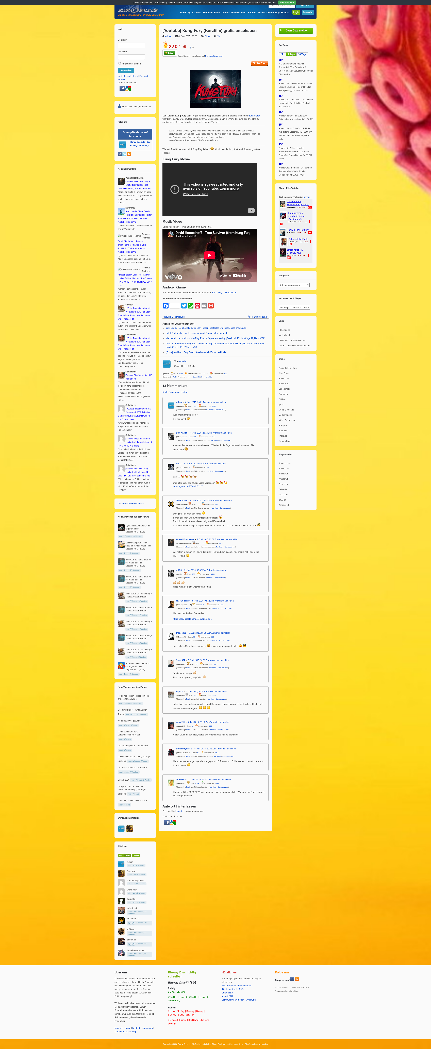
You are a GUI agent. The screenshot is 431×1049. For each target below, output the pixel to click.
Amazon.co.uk (285, 463)
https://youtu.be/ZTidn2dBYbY (188, 486)
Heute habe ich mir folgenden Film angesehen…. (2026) (138, 529)
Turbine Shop (285, 441)
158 (193, 574)
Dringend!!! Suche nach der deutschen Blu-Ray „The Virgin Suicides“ (132, 790)
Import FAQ (227, 996)
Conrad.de (283, 394)
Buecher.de (284, 384)
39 (195, 437)
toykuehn (131, 899)
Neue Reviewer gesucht (129, 721)
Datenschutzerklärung (125, 1031)
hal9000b (130, 560)
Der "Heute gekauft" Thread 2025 (133, 746)
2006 (214, 695)
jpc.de (281, 404)
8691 (213, 574)
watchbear (132, 890)
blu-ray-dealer (183, 601)
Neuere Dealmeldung (174, 317)
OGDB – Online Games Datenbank (294, 346)
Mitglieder (122, 846)
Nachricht (196, 377)
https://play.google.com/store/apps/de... (192, 619)
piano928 (131, 940)
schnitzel (130, 594)
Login (296, 12)
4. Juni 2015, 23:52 (199, 500)
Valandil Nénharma (185, 539)
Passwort (122, 51)
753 (213, 437)
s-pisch (179, 691)
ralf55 (179, 570)
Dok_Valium (182, 433)
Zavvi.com (283, 494)
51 (198, 753)
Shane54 (130, 663)
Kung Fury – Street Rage (224, 292)
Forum (261, 12)
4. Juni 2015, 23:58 (205, 539)
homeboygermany (135, 950)
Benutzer (122, 40)
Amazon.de (284, 378)
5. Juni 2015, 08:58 (197, 633)
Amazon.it (283, 479)
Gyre (128, 526)
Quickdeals (194, 12)
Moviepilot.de (285, 335)
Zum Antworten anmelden (214, 402)
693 (216, 504)
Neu (120, 855)
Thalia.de (283, 436)
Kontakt (136, 1028)
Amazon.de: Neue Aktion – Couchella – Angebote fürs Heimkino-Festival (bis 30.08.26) (296, 103)
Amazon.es (284, 468)
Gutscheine (227, 993)
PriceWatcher (238, 12)
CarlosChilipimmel (135, 880)
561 (212, 637)
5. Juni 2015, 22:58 (203, 749)
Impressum (147, 1028)
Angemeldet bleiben (131, 64)
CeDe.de (283, 489)
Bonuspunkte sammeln (214, 56)
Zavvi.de (282, 500)
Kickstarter (254, 116)
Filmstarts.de (284, 330)
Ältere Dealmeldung (257, 317)
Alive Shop (284, 373)
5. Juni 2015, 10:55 (194, 691)
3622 (216, 664)
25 (189, 468)
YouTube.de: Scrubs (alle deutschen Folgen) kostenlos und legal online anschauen (206, 328)
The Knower (182, 500)
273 (202, 543)
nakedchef (132, 908)
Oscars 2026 (123, 780)
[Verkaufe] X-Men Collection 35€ (132, 800)
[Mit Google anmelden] (173, 824)
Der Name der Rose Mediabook (132, 767)
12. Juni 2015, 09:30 (197, 779)
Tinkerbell (181, 779)
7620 (217, 753)
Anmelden (308, 12)
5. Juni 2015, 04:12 (201, 601)
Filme (217, 12)
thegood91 (181, 633)
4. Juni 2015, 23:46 (193, 463)
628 (196, 664)
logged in (179, 811)
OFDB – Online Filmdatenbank (293, 340)
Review (252, 12)
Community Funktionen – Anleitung (239, 1000)
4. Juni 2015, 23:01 (194, 402)
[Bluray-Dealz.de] (138, 13)
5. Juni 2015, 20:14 (196, 722)
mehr (306, 197)
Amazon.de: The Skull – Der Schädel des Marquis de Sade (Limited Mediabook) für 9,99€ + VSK (295, 171)
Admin (168, 36)
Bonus (285, 12)
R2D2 (178, 463)
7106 (181, 374)
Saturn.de (283, 430)
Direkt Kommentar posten (174, 392)
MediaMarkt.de (285, 415)
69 (194, 637)
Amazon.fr (283, 474)
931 (207, 468)
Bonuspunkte (206, 377)
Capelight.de (284, 389)
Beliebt (136, 855)
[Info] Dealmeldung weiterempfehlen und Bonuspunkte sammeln (197, 333)
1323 (217, 783)
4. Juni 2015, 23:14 (199, 433)
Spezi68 (131, 871)
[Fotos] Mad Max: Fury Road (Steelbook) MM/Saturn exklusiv (196, 352)
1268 (197, 783)
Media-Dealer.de (286, 410)
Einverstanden (287, 2)
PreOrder (208, 12)
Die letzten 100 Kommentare (131, 503)
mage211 (180, 722)
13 (218, 36)
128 (198, 504)
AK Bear (131, 929)
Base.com (283, 484)
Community (273, 12)
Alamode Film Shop (288, 368)
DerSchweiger (132, 543)
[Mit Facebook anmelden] (167, 824)
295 (194, 695)
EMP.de (282, 399)
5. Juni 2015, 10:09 (196, 660)
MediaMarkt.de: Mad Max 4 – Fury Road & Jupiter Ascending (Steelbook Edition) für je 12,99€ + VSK (215, 338)
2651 (221, 543)
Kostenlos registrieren (128, 76)
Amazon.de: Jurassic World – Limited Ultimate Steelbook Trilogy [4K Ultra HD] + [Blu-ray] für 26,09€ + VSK (295, 87)
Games (226, 12)
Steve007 (180, 660)
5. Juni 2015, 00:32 (193, 570)
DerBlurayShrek (184, 749)
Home (183, 12)
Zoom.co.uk (284, 505)
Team (127, 1028)
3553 (222, 605)
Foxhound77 (133, 919)
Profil (174, 377)
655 (210, 726)
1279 (202, 605)
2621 (225, 374)
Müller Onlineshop (287, 420)
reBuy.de (283, 425)
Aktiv (128, 855)
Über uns (118, 1028)
